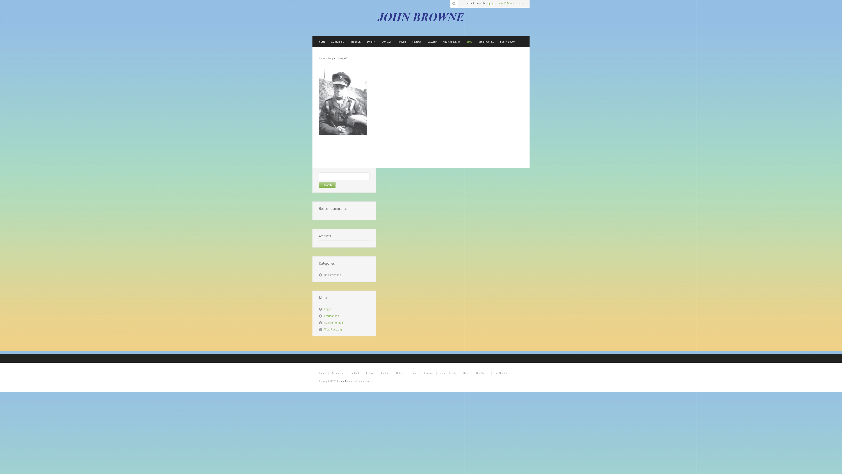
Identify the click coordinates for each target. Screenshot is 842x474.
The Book (354, 373)
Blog (330, 58)
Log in (328, 309)
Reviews (428, 373)
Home (322, 58)
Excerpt (370, 373)
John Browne (346, 381)
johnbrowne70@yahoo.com (506, 3)
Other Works (481, 373)
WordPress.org (333, 329)
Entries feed (331, 316)
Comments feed (333, 323)
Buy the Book (502, 373)
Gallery (400, 373)
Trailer (413, 373)
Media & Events (448, 373)
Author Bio (337, 373)
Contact (385, 373)
